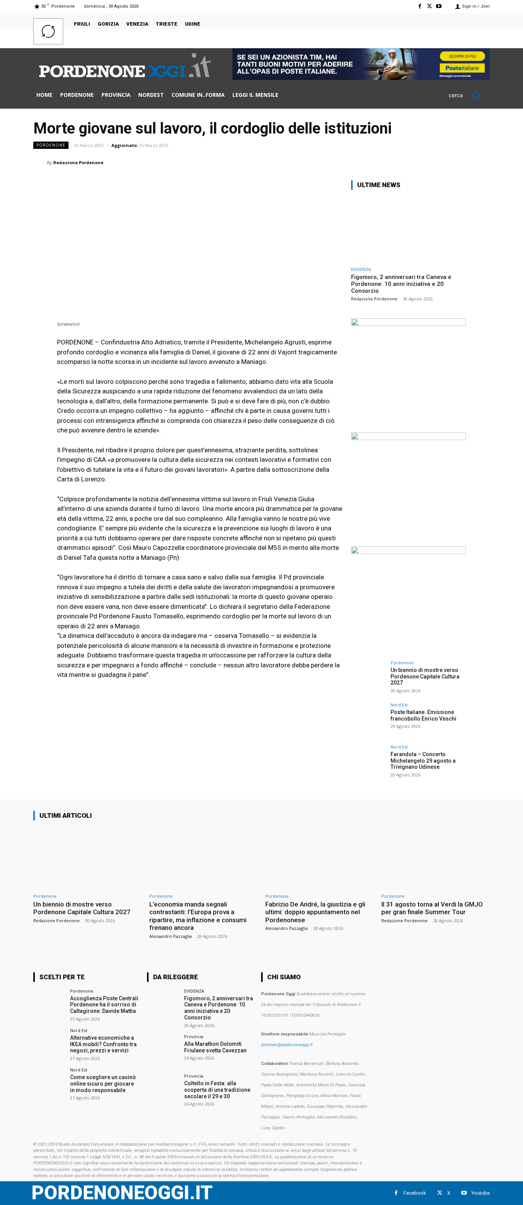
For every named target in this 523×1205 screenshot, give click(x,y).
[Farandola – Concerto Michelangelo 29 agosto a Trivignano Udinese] (368, 762)
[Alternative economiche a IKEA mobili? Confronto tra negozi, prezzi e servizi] (49, 1044)
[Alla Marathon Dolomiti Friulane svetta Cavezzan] (163, 1050)
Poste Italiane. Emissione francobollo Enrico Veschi (423, 715)
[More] (482, 162)
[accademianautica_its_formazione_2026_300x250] (408, 552)
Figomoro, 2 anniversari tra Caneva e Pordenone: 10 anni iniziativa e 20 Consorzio (401, 284)
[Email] (428, 162)
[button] (469, 95)
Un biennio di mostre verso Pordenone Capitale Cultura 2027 (425, 676)
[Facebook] (419, 6)
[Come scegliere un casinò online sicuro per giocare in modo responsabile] (49, 1083)
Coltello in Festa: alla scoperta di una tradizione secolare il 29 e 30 (217, 1089)
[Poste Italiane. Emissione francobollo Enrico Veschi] (368, 720)
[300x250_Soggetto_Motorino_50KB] (408, 438)
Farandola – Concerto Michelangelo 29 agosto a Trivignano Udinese (423, 760)
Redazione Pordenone (78, 162)
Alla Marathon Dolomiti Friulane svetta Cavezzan (215, 1047)
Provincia (193, 1036)
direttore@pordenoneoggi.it (287, 1044)
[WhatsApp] (393, 162)
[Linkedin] (410, 162)
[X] (429, 6)
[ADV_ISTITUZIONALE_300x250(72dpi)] (408, 324)
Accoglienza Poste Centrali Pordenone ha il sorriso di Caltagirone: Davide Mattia (104, 1004)
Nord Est (399, 705)
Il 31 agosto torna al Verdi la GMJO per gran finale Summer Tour (432, 908)
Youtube (480, 1193)
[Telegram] (463, 162)
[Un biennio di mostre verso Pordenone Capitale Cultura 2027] (368, 677)
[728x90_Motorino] (361, 78)
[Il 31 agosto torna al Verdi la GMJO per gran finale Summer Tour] (435, 858)
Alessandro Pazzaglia (170, 936)
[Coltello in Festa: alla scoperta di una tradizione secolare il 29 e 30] (163, 1090)
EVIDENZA (361, 269)
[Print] (446, 162)
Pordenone (50, 145)
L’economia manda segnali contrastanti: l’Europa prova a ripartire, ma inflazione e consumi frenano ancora (198, 915)
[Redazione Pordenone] (40, 162)
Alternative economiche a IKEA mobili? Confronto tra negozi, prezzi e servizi (103, 1044)
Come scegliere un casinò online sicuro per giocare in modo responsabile (103, 1083)
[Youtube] (439, 6)
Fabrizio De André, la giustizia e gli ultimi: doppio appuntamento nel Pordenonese (315, 912)
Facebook (415, 1193)
